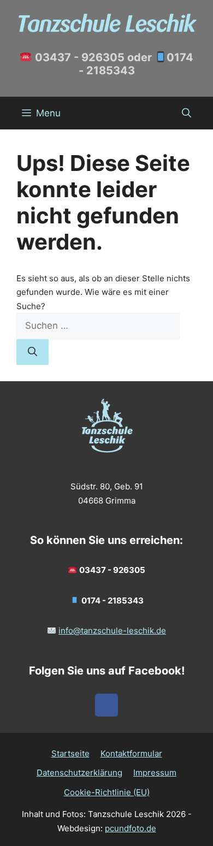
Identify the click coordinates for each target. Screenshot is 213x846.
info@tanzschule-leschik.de (112, 630)
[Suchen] (32, 352)
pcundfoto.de (130, 828)
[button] (186, 113)
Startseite (70, 753)
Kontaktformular (131, 753)
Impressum (154, 772)
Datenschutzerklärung (79, 772)
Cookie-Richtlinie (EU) (107, 792)
